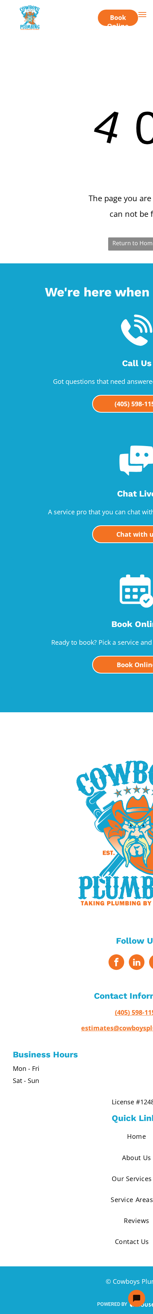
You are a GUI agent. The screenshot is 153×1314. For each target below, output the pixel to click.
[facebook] (116, 963)
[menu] (142, 14)
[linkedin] (136, 963)
